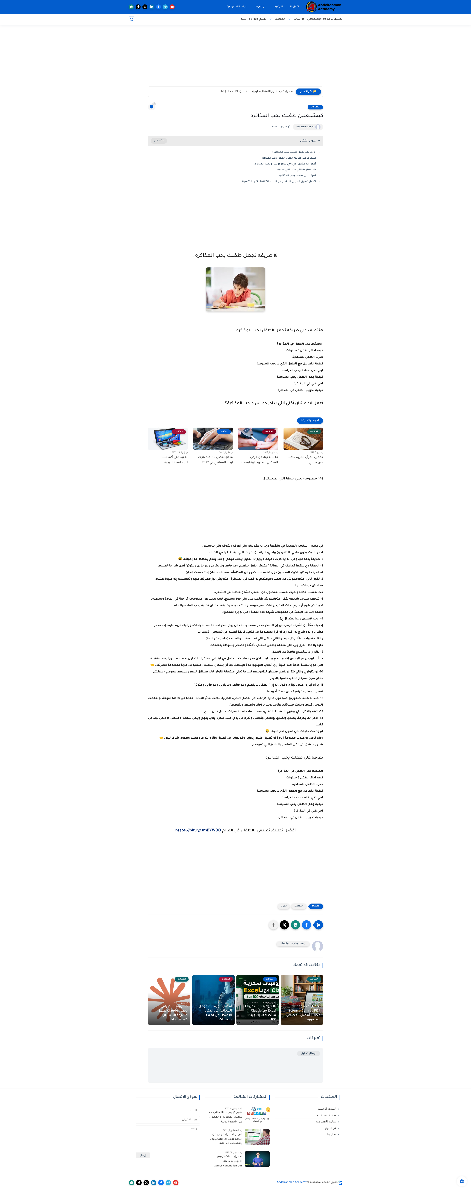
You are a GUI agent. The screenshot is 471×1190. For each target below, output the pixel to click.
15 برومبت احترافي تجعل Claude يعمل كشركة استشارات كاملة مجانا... (172, 1013)
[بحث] (131, 19)
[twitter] (144, 6)
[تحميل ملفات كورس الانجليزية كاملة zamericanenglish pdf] (257, 1159)
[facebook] (158, 6)
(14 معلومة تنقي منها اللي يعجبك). (295, 170)
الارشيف (278, 7)
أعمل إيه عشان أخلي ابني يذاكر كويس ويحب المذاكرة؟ (285, 164)
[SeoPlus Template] (340, 1182)
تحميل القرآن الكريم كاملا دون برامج (305, 460)
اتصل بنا (294, 7)
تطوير (284, 906)
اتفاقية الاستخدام (327, 1115)
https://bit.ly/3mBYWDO (198, 831)
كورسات (298, 19)
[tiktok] (138, 6)
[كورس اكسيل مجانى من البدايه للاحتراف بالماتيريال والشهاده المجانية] (257, 1137)
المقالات (280, 19)
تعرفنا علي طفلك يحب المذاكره (297, 175)
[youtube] (172, 6)
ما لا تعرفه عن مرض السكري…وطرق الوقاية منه (259, 460)
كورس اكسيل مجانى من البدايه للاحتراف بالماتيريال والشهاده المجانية (226, 1139)
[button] (306, 924)
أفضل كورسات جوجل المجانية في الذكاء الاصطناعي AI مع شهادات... (215, 1013)
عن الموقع (260, 7)
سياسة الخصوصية (237, 7)
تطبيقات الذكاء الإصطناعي (324, 19)
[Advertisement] (235, 58)
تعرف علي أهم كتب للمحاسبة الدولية (175, 460)
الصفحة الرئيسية (327, 1108)
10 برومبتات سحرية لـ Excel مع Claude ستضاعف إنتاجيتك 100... (260, 1013)
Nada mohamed (305, 127)
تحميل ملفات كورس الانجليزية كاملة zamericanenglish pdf (228, 1161)
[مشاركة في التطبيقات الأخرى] (273, 924)
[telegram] (165, 6)
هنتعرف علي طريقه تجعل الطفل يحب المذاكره (288, 158)
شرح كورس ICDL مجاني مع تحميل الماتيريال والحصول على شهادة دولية (225, 1117)
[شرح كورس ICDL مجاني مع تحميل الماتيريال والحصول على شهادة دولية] (257, 1115)
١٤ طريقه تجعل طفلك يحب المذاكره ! (294, 152)
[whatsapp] (131, 6)
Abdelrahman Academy (292, 1182)
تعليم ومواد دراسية (254, 19)
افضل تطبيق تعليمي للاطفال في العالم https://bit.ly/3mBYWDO (278, 181)
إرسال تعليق (308, 1053)
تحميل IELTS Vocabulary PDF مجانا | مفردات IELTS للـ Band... (255, 91)
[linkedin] (151, 6)
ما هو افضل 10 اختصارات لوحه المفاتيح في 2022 (215, 460)
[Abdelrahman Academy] (323, 7)
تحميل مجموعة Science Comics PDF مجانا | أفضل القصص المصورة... (303, 1013)
